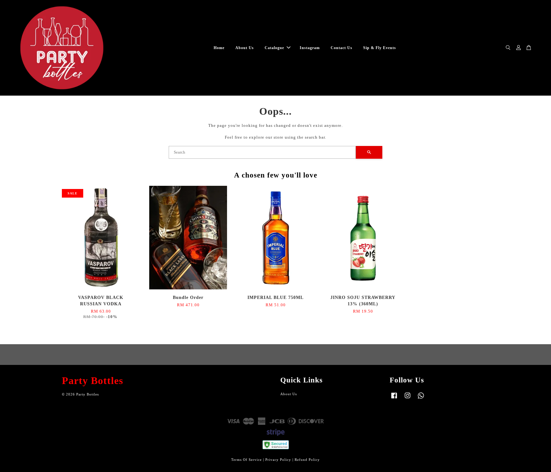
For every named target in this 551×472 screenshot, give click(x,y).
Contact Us (341, 48)
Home (219, 48)
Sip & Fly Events (379, 48)
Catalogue (274, 48)
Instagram (310, 48)
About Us (244, 48)
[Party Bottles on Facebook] (394, 399)
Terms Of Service (246, 459)
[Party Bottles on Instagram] (407, 399)
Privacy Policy (278, 459)
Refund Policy (307, 459)
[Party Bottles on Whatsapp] (420, 399)
